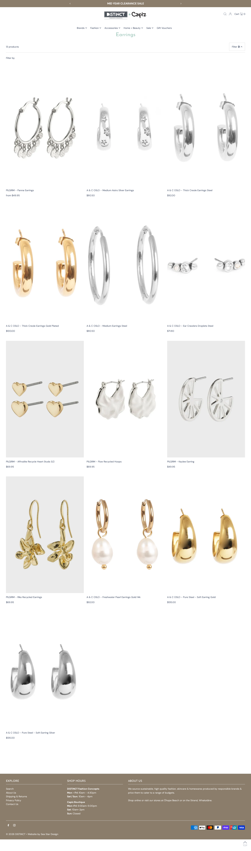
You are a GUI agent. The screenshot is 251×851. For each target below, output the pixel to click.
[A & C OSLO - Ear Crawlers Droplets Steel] (206, 263)
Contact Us (12, 804)
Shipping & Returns (16, 796)
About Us (11, 792)
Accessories (111, 27)
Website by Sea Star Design (43, 834)
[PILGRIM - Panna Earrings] (45, 128)
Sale (148, 27)
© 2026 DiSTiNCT (15, 834)
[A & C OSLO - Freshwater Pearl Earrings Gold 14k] (125, 534)
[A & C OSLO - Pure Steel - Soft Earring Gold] (206, 534)
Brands (81, 27)
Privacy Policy (13, 800)
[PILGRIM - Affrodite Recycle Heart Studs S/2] (45, 399)
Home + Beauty (132, 27)
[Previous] (70, 3)
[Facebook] (8, 825)
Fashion (94, 27)
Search (10, 788)
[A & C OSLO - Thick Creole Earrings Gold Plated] (45, 263)
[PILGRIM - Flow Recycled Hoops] (125, 399)
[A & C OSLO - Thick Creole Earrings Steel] (206, 128)
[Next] (181, 3)
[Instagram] (14, 825)
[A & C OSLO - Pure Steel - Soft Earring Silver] (45, 670)
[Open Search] (225, 14)
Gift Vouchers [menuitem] (164, 27)
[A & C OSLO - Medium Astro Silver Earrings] (125, 128)
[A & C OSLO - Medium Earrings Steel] (125, 263)
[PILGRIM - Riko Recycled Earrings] (45, 534)
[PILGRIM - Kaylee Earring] (206, 399)
